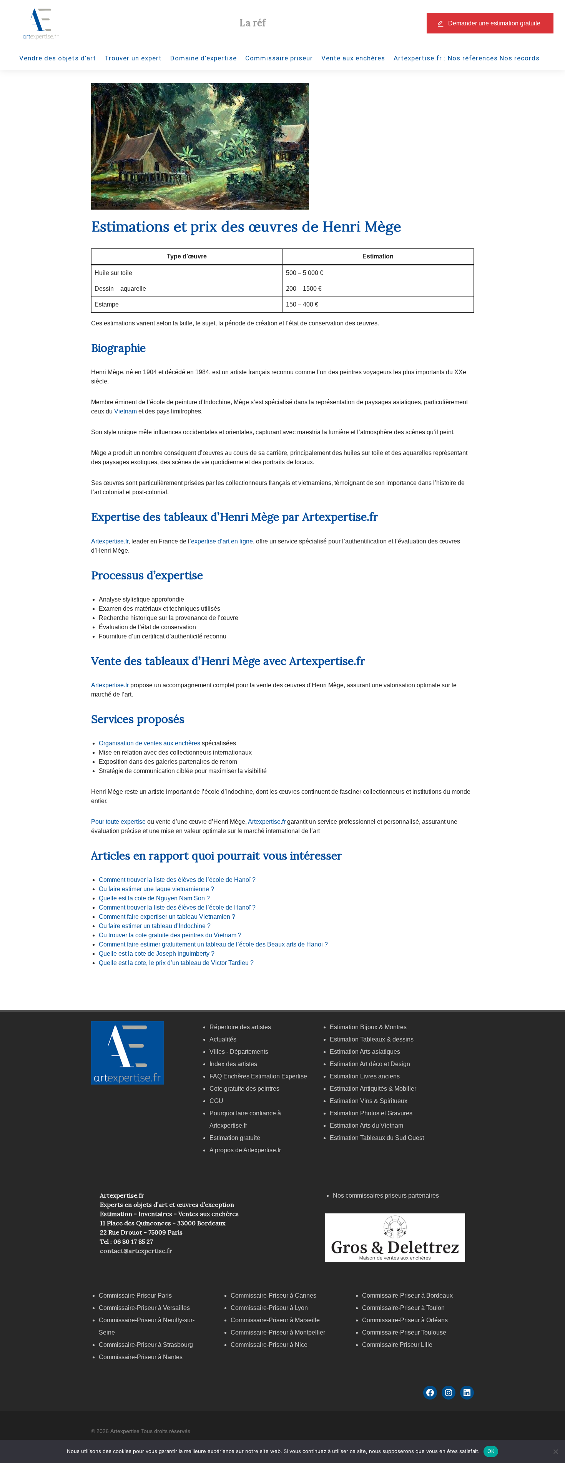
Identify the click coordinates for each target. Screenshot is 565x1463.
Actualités (222, 1039)
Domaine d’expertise (203, 58)
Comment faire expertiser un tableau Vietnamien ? (167, 916)
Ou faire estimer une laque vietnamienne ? (156, 889)
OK (491, 1451)
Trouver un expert (133, 58)
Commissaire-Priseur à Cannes (274, 1295)
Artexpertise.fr (109, 541)
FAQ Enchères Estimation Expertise (258, 1076)
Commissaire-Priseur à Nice (269, 1344)
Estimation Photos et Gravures (371, 1113)
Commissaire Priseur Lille (397, 1344)
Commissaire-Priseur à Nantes (141, 1357)
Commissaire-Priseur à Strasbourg (146, 1344)
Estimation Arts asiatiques (365, 1051)
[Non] (555, 1451)
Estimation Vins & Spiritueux (368, 1101)
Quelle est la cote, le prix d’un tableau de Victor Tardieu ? (176, 963)
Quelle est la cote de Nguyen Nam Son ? (154, 898)
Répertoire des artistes (240, 1027)
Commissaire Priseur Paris (135, 1295)
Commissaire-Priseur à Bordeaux (407, 1295)
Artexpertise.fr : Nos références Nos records (467, 58)
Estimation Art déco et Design (370, 1064)
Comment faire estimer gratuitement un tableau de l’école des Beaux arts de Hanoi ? (213, 944)
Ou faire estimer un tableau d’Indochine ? (155, 926)
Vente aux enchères (353, 58)
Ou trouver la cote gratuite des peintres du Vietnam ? (170, 935)
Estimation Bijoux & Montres (368, 1027)
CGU (216, 1101)
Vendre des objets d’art (57, 58)
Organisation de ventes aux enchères (150, 743)
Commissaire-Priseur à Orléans (405, 1320)
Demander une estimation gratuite (494, 23)
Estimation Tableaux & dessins (372, 1039)
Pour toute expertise (118, 821)
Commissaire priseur (279, 58)
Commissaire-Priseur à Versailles (144, 1308)
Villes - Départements (238, 1051)
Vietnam (126, 411)
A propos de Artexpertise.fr (245, 1150)
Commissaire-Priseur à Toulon (403, 1308)
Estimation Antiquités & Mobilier (373, 1088)
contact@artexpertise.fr (136, 1251)
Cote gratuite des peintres (244, 1088)
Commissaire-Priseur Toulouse (404, 1332)
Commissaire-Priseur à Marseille (275, 1320)
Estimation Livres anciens (365, 1076)
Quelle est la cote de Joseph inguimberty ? (156, 953)
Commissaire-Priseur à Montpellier (278, 1332)
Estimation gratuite (234, 1138)
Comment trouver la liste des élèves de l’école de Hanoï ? (177, 879)
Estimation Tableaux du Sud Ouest (377, 1138)
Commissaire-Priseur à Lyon (269, 1308)
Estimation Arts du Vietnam (366, 1125)
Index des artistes (233, 1064)
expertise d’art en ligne (222, 541)
